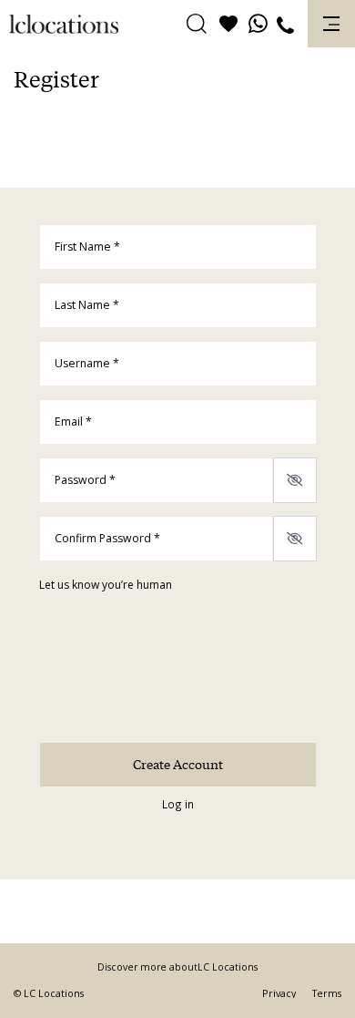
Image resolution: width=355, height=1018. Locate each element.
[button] (196, 24)
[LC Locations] (63, 24)
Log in (178, 804)
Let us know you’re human (105, 584)
